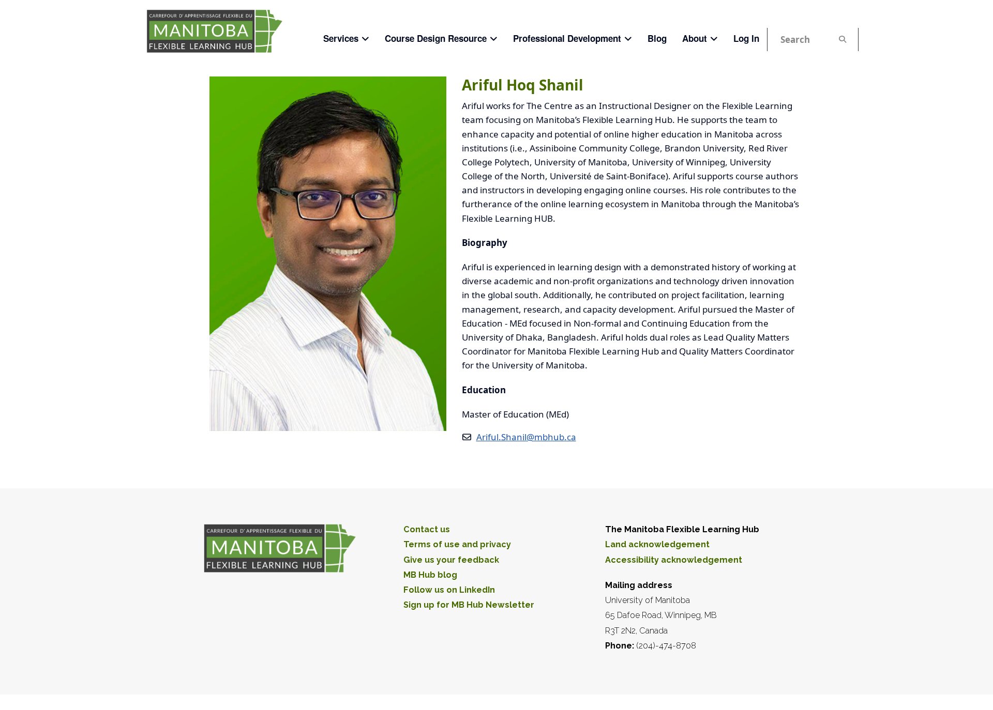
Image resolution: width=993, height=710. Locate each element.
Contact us (426, 529)
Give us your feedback (451, 560)
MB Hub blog (430, 575)
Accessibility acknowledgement (673, 560)
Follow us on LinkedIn (449, 590)
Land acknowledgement (657, 544)
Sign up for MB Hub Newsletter (468, 605)
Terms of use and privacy (457, 544)
